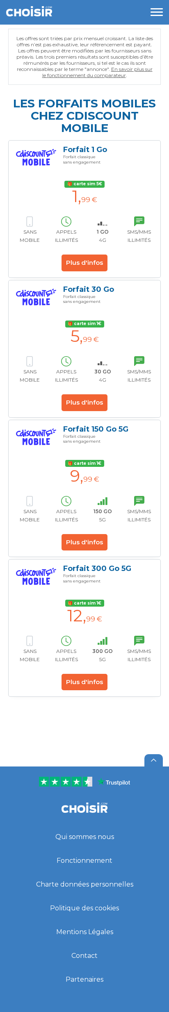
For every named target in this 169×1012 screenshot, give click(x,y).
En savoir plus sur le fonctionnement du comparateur (97, 72)
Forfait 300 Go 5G (97, 568)
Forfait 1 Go (85, 149)
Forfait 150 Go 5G (95, 429)
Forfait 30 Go (88, 289)
